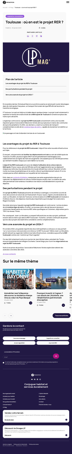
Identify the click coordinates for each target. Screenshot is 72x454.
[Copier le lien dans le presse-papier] (41, 36)
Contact (41, 401)
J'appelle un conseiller (53, 338)
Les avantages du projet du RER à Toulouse (21, 83)
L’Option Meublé (43, 393)
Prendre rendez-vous (45, 404)
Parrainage (42, 396)
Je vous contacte (9, 254)
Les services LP (7, 404)
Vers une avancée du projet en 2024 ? (19, 95)
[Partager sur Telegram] (36, 36)
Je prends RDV (53, 343)
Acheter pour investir (9, 399)
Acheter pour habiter (9, 396)
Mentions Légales (7, 444)
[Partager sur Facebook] (32, 36)
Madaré (25, 446)
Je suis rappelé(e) (19, 343)
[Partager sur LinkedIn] (28, 36)
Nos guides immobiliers (9, 401)
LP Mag (11, 7)
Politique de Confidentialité (20, 444)
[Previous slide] (5, 315)
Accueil (5, 7)
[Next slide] (10, 315)
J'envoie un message (19, 338)
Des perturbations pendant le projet (19, 89)
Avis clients (42, 399)
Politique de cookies (34, 444)
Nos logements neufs (9, 393)
